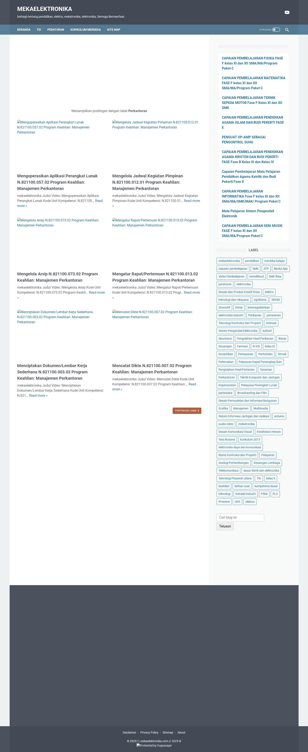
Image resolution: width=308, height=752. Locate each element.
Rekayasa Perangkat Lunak (259, 385)
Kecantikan (226, 354)
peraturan (225, 284)
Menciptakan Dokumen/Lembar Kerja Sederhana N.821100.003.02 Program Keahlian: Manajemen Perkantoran (52, 372)
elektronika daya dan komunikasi (240, 447)
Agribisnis (260, 299)
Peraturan (55, 29)
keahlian (224, 486)
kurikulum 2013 (250, 439)
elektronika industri (231, 315)
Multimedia (261, 408)
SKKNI (276, 299)
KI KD (256, 346)
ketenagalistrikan (259, 307)
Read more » (38, 396)
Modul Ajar (281, 268)
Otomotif (224, 307)
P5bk (264, 494)
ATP (266, 268)
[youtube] (286, 12)
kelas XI (270, 346)
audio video (226, 424)
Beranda (23, 29)
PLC (275, 494)
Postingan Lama (186, 410)
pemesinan (274, 315)
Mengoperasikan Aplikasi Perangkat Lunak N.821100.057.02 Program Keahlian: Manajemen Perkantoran (57, 182)
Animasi (271, 323)
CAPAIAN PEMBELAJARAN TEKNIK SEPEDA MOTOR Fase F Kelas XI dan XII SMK (252, 103)
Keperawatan (227, 385)
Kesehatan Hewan (269, 431)
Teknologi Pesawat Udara (235, 478)
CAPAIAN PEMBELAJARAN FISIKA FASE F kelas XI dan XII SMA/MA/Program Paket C (252, 63)
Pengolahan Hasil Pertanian (237, 369)
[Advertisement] (109, 71)
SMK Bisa (275, 276)
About (181, 732)
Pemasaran (245, 354)
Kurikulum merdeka (85, 29)
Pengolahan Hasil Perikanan (255, 338)
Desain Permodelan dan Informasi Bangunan (248, 400)
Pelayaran (267, 455)
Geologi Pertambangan (234, 462)
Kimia (239, 307)
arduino (279, 416)
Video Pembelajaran (232, 276)
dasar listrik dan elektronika (261, 470)
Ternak (282, 354)
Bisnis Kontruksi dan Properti (237, 455)
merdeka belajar (274, 261)
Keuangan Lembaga (267, 462)
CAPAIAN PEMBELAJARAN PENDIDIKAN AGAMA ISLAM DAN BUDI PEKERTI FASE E (253, 122)
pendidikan (252, 261)
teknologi (224, 494)
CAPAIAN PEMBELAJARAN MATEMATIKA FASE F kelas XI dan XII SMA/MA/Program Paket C (253, 83)
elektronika (244, 284)
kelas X (270, 478)
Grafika (223, 408)
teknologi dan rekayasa (234, 299)
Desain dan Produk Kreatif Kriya (239, 292)
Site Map (113, 29)
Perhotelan (265, 354)
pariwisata (225, 393)
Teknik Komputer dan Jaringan (260, 377)
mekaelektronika (44, 8)
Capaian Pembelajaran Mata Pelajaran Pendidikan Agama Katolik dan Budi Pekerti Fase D (251, 177)
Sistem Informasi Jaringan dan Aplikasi (244, 416)
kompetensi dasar (266, 486)
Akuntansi (225, 338)
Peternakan (226, 362)
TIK (259, 478)
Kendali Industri (246, 494)
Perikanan (254, 315)
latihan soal (242, 486)
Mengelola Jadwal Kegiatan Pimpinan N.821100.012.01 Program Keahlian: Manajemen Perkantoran (147, 182)
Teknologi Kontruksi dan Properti (240, 323)
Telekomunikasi (228, 470)
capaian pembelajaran (233, 268)
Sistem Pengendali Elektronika (238, 330)
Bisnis (282, 338)
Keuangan (225, 346)
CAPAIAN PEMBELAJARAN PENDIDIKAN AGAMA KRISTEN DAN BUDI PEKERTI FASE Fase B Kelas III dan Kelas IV (252, 157)
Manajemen (240, 408)
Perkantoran (227, 377)
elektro (269, 292)
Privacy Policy (149, 732)
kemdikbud (257, 276)
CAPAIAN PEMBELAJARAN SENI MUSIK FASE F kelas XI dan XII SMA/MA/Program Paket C (252, 231)
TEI (39, 29)
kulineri (267, 330)
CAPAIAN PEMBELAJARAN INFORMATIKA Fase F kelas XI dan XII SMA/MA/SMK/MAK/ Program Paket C (251, 196)
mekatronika (246, 424)
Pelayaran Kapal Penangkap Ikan (260, 362)
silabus (250, 501)
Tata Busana (227, 439)
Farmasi (242, 346)
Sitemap (168, 732)
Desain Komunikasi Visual (235, 431)
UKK (237, 501)
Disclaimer (129, 732)
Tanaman (266, 369)
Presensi (224, 501)
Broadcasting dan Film (252, 393)
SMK (255, 268)
